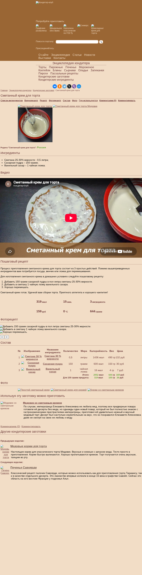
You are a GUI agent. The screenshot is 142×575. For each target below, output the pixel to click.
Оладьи (83, 70)
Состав (66, 100)
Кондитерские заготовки (53, 76)
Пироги (43, 73)
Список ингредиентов (12, 100)
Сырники (70, 70)
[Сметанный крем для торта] (35, 106)
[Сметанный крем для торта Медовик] (75, 106)
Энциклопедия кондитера (20, 90)
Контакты (59, 58)
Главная (4, 90)
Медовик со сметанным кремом (42, 402)
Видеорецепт (31, 100)
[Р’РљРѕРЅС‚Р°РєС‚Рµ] (55, 86)
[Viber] (74, 86)
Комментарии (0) (107, 100)
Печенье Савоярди (23, 467)
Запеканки (97, 70)
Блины (57, 70)
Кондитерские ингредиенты (56, 79)
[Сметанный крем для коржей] (69, 389)
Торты (42, 67)
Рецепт (43, 100)
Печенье (70, 67)
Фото (74, 100)
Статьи (77, 54)
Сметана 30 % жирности (53, 357)
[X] (69, 86)
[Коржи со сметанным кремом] (106, 389)
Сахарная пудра (53, 363)
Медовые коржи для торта (28, 446)
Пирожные (56, 67)
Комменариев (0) (10, 426)
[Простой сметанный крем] (34, 389)
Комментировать (126, 100)
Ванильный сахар (53, 370)
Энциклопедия (60, 54)
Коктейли (44, 70)
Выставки (44, 58)
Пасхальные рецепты (64, 73)
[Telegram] (64, 86)
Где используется (88, 100)
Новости (89, 54)
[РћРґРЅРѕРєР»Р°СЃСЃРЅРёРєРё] (59, 86)
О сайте (43, 54)
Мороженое (86, 67)
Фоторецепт (55, 100)
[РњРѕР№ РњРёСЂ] (79, 86)
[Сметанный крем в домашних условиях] (36, 141)
